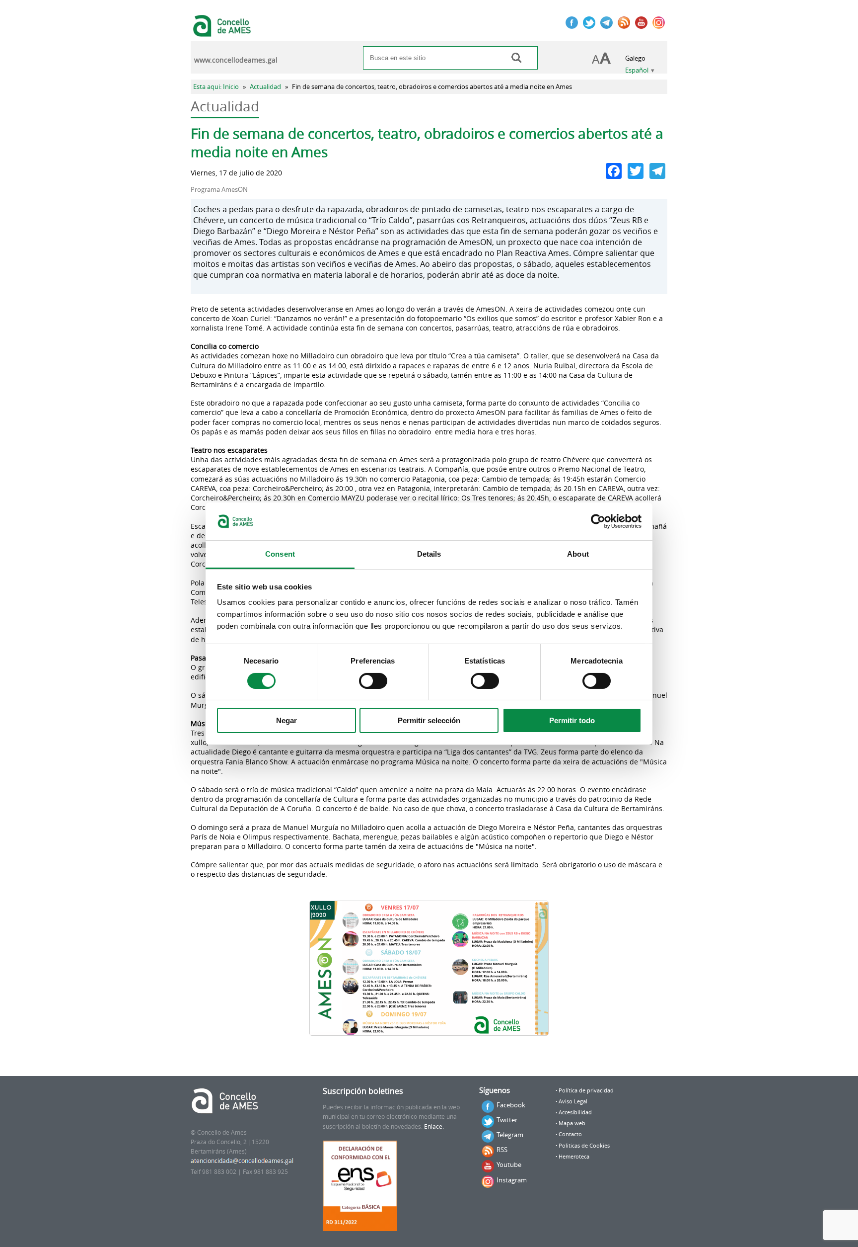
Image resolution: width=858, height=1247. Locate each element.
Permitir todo (572, 720)
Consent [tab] (280, 554)
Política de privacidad (586, 1090)
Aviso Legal (573, 1101)
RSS (502, 1149)
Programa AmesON (219, 189)
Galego (635, 58)
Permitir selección (429, 720)
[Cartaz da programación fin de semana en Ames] (429, 968)
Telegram (510, 1134)
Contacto (570, 1134)
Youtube (509, 1164)
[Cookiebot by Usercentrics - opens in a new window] (598, 521)
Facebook (511, 1104)
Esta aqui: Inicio (216, 87)
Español (636, 70)
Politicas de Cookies (584, 1145)
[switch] (373, 681)
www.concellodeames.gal (236, 60)
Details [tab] (429, 554)
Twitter (507, 1119)
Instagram (512, 1179)
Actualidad (265, 87)
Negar (286, 720)
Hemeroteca (574, 1156)
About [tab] (578, 554)
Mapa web (572, 1123)
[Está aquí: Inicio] (223, 31)
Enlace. (434, 1126)
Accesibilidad (575, 1112)
